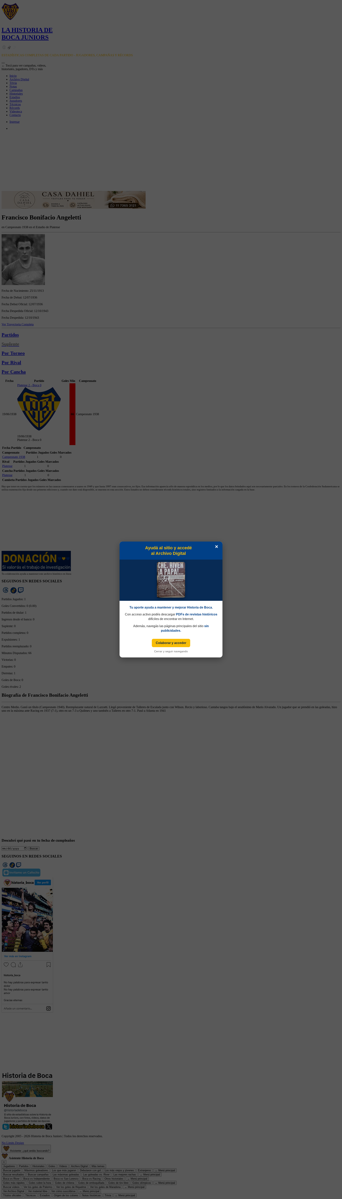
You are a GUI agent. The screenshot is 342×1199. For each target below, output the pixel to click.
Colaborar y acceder (171, 643)
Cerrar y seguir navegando (171, 651)
